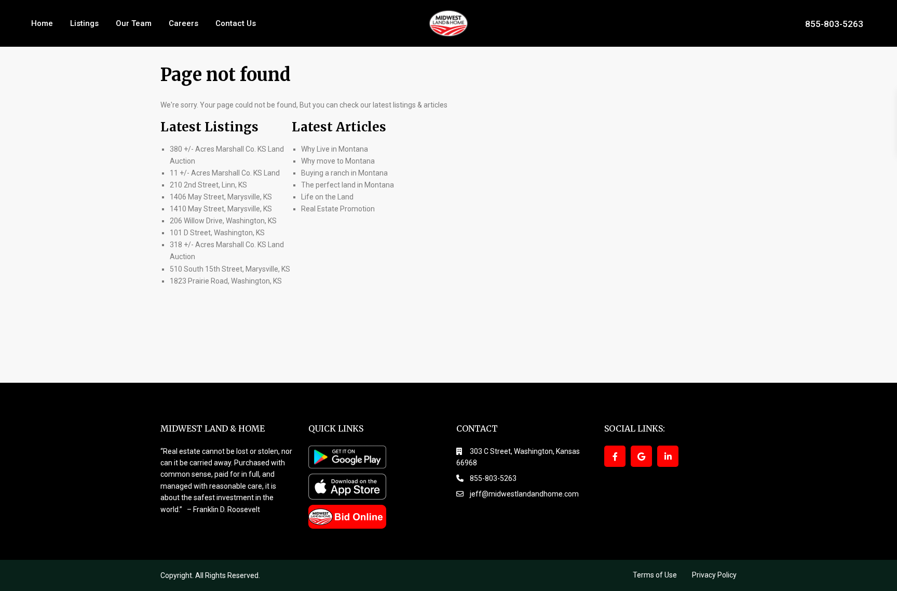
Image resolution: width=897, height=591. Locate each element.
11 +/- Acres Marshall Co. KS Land (225, 173)
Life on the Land (328, 197)
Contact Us (235, 23)
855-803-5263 (834, 23)
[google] (641, 456)
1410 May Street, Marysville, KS (221, 209)
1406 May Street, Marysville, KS (221, 197)
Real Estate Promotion (338, 209)
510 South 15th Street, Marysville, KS (230, 269)
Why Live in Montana (334, 149)
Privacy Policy (714, 575)
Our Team (134, 23)
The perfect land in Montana (347, 185)
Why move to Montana (338, 161)
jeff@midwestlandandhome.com (524, 494)
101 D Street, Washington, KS (217, 233)
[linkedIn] (667, 456)
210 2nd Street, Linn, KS (208, 185)
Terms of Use (655, 575)
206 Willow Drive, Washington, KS (223, 221)
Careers (183, 23)
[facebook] (615, 456)
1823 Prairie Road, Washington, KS (226, 281)
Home (42, 23)
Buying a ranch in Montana (344, 173)
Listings (84, 23)
